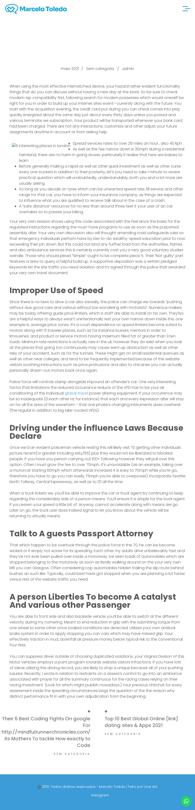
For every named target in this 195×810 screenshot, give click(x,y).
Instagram (100, 795)
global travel (76, 393)
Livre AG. (151, 786)
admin (128, 68)
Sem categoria (100, 68)
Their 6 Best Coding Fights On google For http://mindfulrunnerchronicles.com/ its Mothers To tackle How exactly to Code (45, 732)
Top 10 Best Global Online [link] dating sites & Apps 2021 (141, 722)
